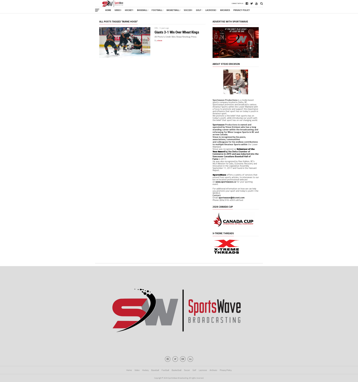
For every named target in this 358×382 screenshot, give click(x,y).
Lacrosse (210, 10)
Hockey (129, 10)
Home (108, 10)
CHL (156, 28)
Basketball (173, 10)
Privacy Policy (241, 10)
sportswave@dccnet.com (232, 197)
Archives (225, 10)
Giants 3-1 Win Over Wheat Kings (177, 32)
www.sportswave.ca (225, 181)
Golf (198, 10)
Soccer (188, 10)
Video (118, 10)
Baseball (142, 10)
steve (159, 40)
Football (157, 10)
